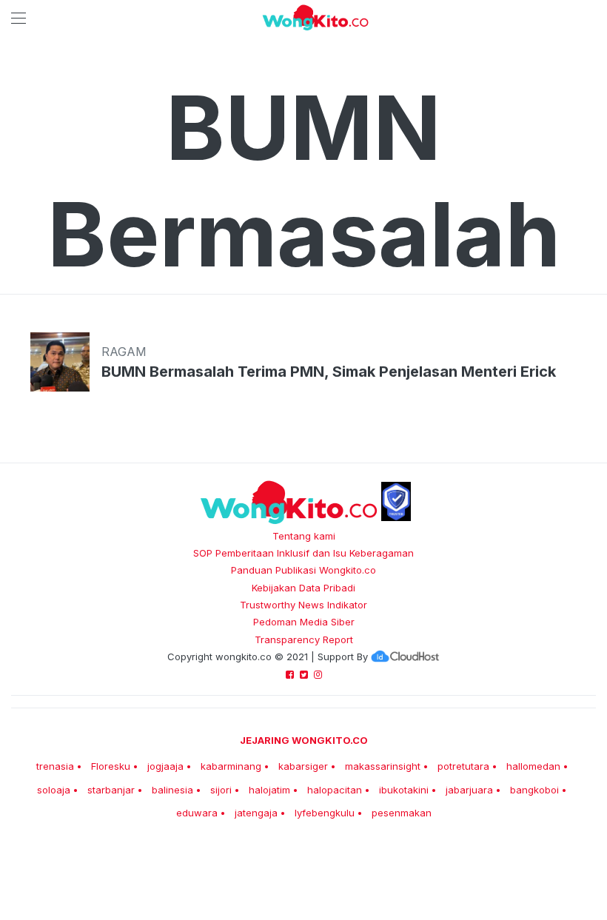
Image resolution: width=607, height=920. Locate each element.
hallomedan (533, 766)
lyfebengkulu (325, 813)
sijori (221, 790)
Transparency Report (304, 639)
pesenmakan (402, 813)
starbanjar (111, 790)
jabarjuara (469, 790)
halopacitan (334, 790)
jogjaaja (165, 766)
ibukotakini (404, 790)
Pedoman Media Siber (304, 622)
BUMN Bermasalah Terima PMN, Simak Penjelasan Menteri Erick (328, 371)
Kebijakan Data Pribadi (303, 588)
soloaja (53, 790)
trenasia (55, 766)
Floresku (110, 766)
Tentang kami (303, 536)
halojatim (269, 790)
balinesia (172, 790)
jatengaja (256, 813)
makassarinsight (382, 766)
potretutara (463, 766)
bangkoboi (534, 790)
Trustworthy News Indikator (303, 605)
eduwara (197, 813)
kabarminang (231, 766)
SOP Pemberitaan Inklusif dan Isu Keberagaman (303, 553)
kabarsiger (303, 766)
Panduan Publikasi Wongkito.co (303, 570)
